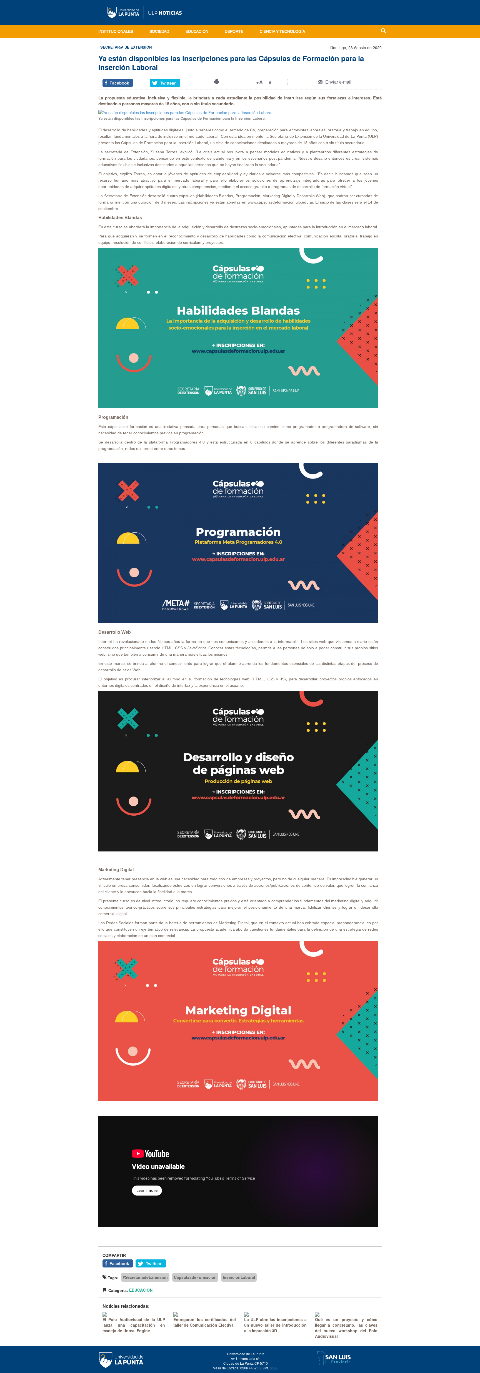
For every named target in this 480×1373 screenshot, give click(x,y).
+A (259, 82)
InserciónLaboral (239, 1277)
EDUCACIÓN (197, 32)
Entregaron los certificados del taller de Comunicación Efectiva (204, 1322)
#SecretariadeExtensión (145, 1277)
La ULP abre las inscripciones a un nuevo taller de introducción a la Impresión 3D (275, 1325)
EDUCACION (140, 1290)
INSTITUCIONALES (115, 32)
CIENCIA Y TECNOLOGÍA (282, 32)
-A (269, 82)
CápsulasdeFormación (195, 1277)
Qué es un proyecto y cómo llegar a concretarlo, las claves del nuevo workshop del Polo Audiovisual (346, 1328)
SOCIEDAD (159, 32)
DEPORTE (234, 32)
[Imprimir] (216, 81)
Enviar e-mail (338, 82)
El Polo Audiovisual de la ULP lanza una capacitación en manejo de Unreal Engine (133, 1325)
